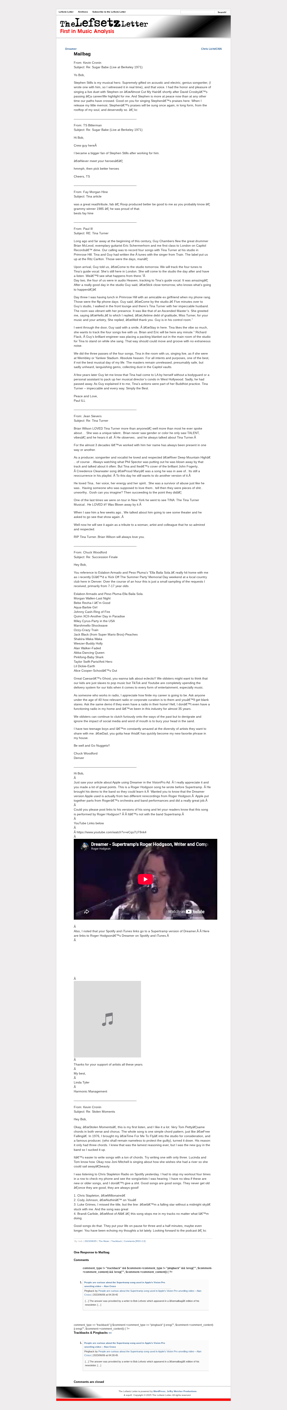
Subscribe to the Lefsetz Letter (109, 12)
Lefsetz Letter (66, 12)
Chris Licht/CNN (211, 48)
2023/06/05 (91, 1241)
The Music (104, 1241)
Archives (83, 12)
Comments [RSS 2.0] (135, 1241)
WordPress (159, 1391)
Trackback (116, 1241)
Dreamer (71, 48)
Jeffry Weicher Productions (182, 1391)
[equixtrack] (143, 1399)
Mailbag (82, 53)
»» (110, 1332)
